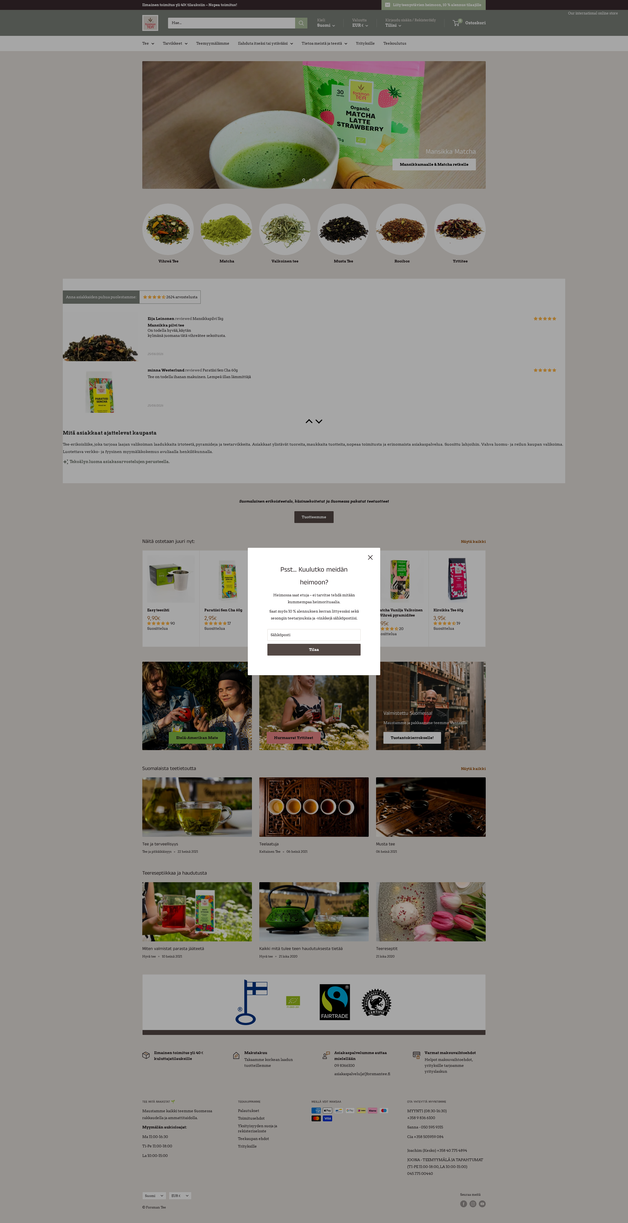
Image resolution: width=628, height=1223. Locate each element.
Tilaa (314, 649)
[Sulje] (370, 557)
